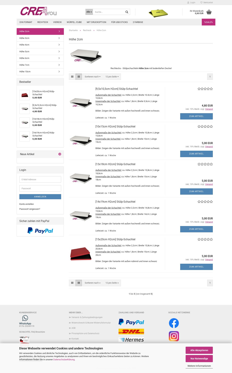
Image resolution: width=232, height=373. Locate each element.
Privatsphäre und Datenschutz (85, 333)
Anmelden (40, 196)
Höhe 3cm (24, 38)
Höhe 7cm (24, 65)
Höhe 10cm (24, 71)
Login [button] (192, 2)
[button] (72, 76)
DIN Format (26, 22)
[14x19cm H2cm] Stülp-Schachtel (115, 201)
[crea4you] (49, 11)
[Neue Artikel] (59, 154)
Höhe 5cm (24, 51)
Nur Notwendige (199, 358)
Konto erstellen (26, 204)
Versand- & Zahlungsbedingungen (87, 317)
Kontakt (75, 339)
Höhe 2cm (24, 31)
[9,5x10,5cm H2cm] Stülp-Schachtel (116, 88)
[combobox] (93, 76)
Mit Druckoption (96, 22)
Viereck (57, 22)
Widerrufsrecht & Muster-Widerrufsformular (91, 323)
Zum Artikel (196, 116)
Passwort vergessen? (29, 209)
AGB (73, 328)
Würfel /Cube (74, 22)
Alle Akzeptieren (199, 350)
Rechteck (42, 22)
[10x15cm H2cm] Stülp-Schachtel (115, 126)
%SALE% (208, 22)
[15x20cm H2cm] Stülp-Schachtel (115, 239)
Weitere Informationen (199, 366)
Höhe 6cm (24, 58)
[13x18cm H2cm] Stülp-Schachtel (115, 164)
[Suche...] (127, 12)
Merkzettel (207, 2)
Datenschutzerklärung (64, 359)
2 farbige (138, 22)
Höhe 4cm (24, 44)
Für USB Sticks (119, 22)
